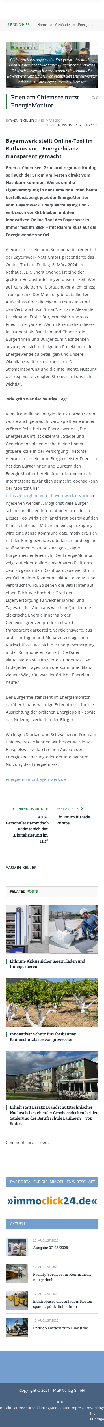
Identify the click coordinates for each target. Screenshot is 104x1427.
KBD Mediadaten (60, 1404)
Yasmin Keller (22, 120)
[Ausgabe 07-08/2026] (17, 1247)
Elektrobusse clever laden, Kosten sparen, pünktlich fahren (62, 1304)
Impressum (80, 1407)
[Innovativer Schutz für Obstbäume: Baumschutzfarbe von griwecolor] (52, 1002)
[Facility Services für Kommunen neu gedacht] (17, 1273)
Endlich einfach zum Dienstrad (60, 1328)
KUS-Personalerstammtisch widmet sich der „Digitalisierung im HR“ (27, 829)
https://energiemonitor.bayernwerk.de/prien (49, 495)
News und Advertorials (78, 125)
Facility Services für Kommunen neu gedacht (62, 1277)
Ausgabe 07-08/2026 (50, 1247)
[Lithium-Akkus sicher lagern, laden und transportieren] (52, 929)
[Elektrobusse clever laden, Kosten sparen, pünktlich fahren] (17, 1300)
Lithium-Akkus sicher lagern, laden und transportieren (47, 963)
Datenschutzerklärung (31, 1407)
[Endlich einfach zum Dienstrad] (17, 1327)
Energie (50, 125)
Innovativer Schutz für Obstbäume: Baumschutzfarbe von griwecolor (43, 1036)
